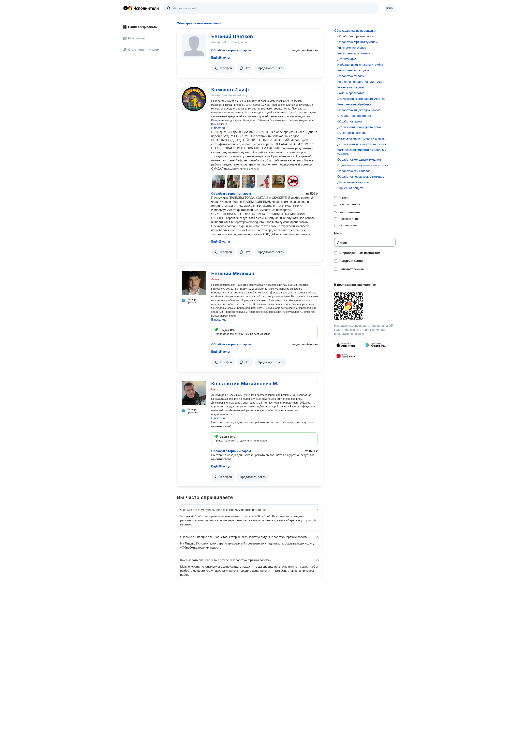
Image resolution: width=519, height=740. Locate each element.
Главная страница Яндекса (125, 8)
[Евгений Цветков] (194, 46)
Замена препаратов (351, 93)
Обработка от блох (350, 76)
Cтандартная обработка (354, 115)
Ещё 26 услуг (221, 57)
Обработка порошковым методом (360, 176)
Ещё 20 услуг (221, 466)
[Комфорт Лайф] (194, 99)
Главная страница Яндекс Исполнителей (141, 8)
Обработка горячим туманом (357, 42)
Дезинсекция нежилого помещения (361, 144)
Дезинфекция (346, 59)
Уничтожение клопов (351, 47)
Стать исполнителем (143, 49)
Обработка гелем (349, 121)
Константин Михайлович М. (244, 383)
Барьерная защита (350, 188)
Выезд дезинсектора (351, 132)
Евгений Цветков (232, 36)
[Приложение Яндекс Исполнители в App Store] (346, 345)
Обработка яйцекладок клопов (359, 110)
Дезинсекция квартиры (353, 182)
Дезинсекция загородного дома (359, 127)
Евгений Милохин (232, 273)
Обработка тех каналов (353, 171)
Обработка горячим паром (231, 50)
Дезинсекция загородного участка (361, 98)
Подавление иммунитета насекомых (362, 165)
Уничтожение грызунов (353, 70)
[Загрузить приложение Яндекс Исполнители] (365, 306)
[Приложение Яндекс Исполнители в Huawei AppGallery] (346, 356)
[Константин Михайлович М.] (194, 393)
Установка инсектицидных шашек (361, 138)
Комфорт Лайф (230, 89)
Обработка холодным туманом (359, 159)
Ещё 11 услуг (220, 241)
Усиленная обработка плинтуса (359, 81)
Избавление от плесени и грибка (360, 64)
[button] (223, 68)
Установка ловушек (351, 87)
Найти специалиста (142, 27)
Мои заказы (137, 38)
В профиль (218, 128)
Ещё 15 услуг (221, 351)
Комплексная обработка (354, 104)
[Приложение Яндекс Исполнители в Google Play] (376, 345)
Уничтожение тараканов (354, 53)
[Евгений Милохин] (194, 283)
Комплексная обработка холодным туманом (361, 152)
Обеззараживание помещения (355, 30)
